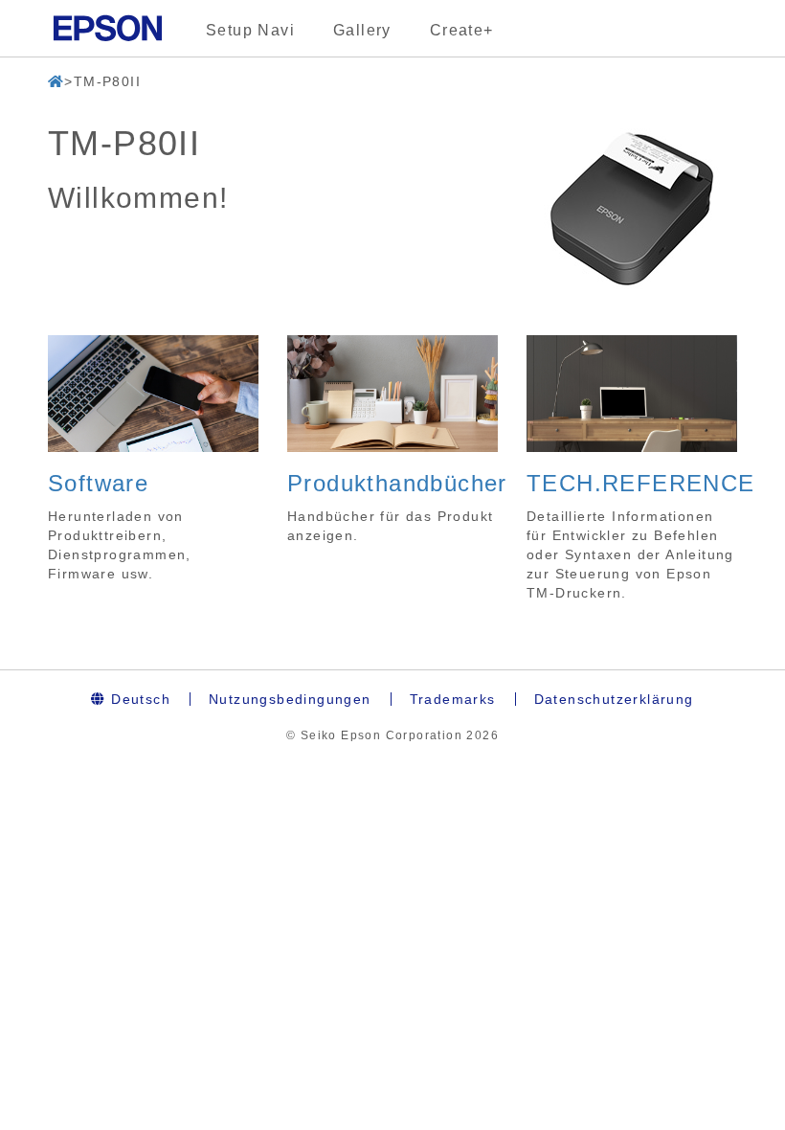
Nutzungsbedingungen (290, 699)
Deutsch (138, 699)
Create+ (462, 30)
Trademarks (453, 699)
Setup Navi (250, 30)
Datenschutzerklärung (614, 699)
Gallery (362, 30)
